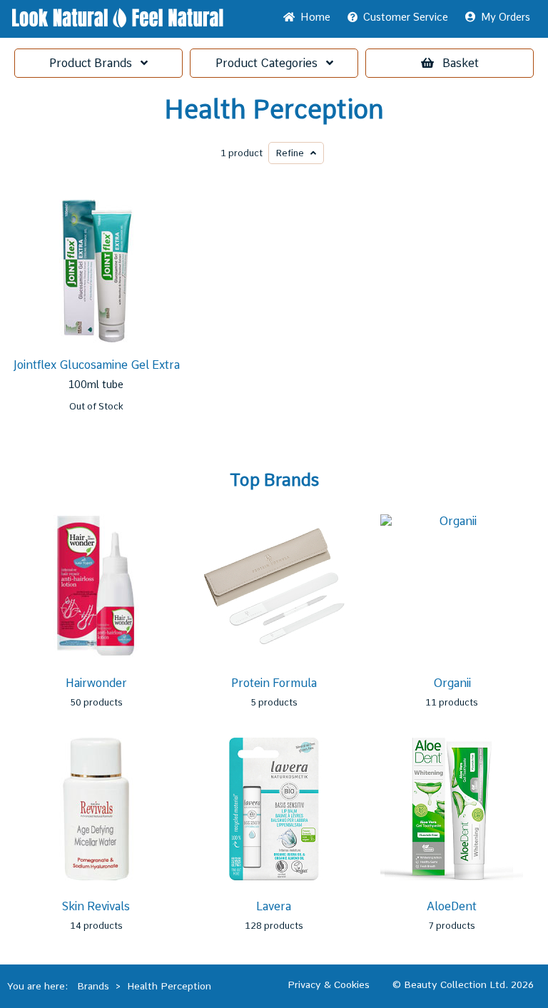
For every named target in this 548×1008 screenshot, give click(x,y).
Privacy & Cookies (329, 984)
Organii (452, 683)
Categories (270, 63)
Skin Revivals (96, 906)
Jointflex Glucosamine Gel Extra (96, 365)
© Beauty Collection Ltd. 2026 (463, 984)
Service (405, 17)
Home (312, 17)
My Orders (502, 17)
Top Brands (274, 480)
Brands (95, 63)
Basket (460, 63)
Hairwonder (96, 683)
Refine (293, 153)
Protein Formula (274, 683)
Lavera (273, 906)
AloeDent (452, 906)
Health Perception (274, 110)
